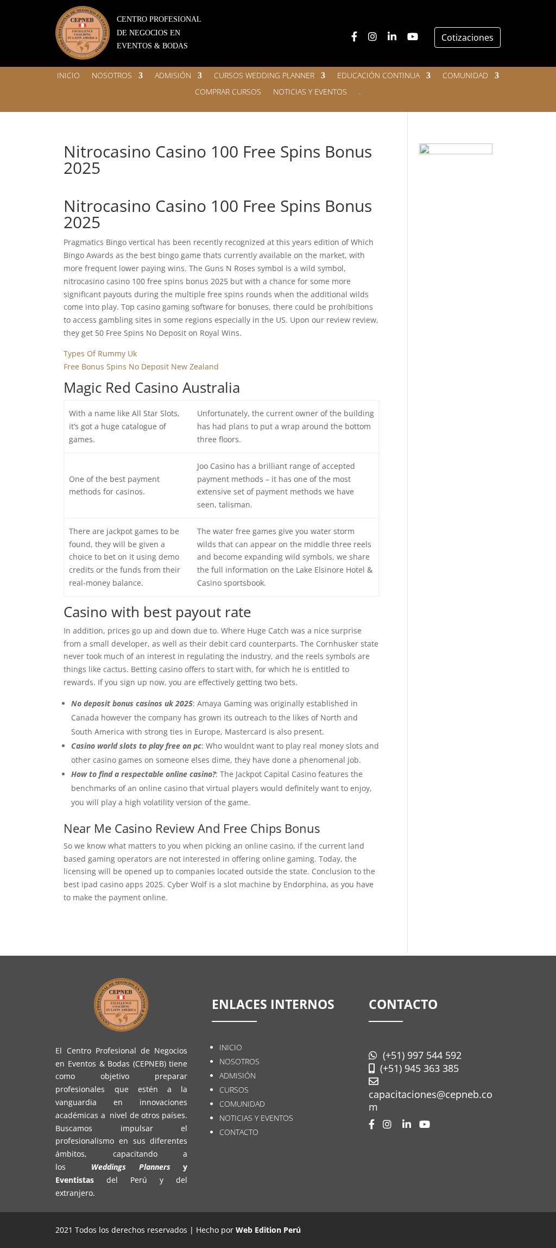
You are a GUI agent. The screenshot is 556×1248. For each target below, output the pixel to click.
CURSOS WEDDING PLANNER (264, 76)
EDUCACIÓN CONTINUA (378, 76)
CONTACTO (238, 1132)
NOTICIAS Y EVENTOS (310, 92)
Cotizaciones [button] (467, 37)
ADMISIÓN (173, 76)
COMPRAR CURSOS (228, 92)
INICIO (68, 76)
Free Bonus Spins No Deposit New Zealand (141, 366)
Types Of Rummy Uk (100, 353)
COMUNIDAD (465, 76)
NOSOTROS (112, 76)
